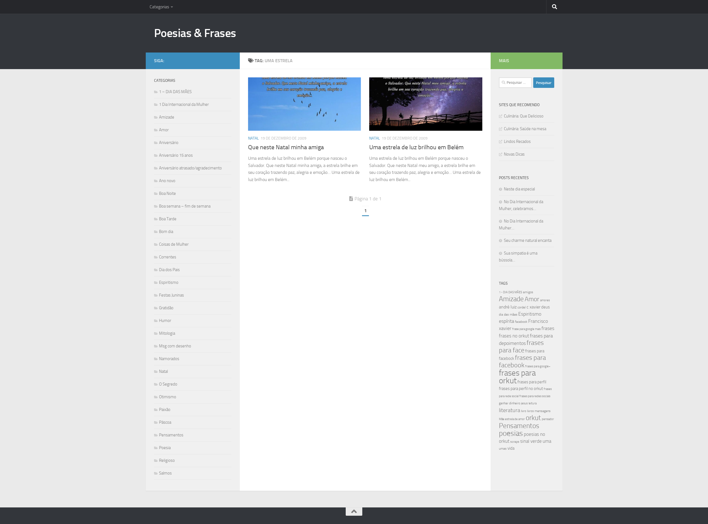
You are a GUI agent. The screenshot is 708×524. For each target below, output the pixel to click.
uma (547, 441)
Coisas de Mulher (174, 244)
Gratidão (166, 307)
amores (545, 300)
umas (503, 448)
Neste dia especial (519, 189)
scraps (514, 442)
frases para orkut (517, 377)
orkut (533, 418)
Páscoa (165, 422)
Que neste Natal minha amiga (286, 147)
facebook (521, 322)
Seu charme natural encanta (527, 240)
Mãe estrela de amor (512, 419)
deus (545, 307)
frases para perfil (531, 381)
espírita (506, 321)
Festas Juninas (171, 295)
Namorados (169, 358)
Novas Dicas (514, 154)
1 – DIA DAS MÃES (175, 91)
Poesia (165, 447)
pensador (548, 419)
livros (530, 411)
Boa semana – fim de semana (184, 206)
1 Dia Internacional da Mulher (184, 104)
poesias (511, 433)
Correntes (167, 257)
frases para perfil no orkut (521, 388)
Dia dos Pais (169, 269)
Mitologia (167, 333)
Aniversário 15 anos (176, 155)
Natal (253, 138)
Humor (165, 320)
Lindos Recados (517, 141)
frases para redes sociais (534, 396)
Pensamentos (171, 435)
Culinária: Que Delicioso (523, 116)
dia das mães (508, 314)
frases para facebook (522, 361)
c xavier (533, 307)
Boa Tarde (167, 218)
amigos (528, 292)
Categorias (159, 6)
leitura (533, 403)
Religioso (167, 460)
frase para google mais (526, 329)
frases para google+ (537, 366)
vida (510, 448)
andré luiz (508, 307)
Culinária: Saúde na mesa (525, 128)
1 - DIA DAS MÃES (510, 292)
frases (548, 328)
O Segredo (168, 384)
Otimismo (167, 396)
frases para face (521, 346)
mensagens (543, 411)
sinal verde (531, 441)
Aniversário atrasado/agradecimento (190, 168)
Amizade (166, 117)
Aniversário (168, 142)
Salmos (165, 473)
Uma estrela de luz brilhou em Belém (416, 147)
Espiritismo (168, 282)
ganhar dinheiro (509, 403)
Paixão (164, 409)
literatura (509, 410)
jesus (524, 403)
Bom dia (166, 231)
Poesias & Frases (195, 33)
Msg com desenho (175, 346)
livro (523, 411)
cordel (521, 307)
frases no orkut (514, 336)
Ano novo (167, 180)
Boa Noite (167, 193)
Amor (164, 129)
